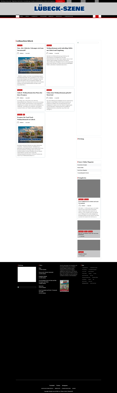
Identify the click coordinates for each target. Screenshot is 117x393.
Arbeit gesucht (90, 281)
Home (21, 16)
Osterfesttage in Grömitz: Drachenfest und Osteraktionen (95, 1)
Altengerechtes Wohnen (95, 277)
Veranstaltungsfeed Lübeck (83, 172)
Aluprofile (89, 279)
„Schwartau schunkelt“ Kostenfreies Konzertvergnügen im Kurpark (67, 1)
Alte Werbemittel (84, 279)
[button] (94, 16)
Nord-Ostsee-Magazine (82, 170)
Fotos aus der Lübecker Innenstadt (46, 272)
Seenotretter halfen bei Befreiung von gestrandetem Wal (81, 1)
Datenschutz (59, 16)
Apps (93, 279)
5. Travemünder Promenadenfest (92, 269)
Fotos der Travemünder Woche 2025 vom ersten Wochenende (88, 234)
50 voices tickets (84, 271)
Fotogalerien (43, 16)
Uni (24, 114)
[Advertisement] (58, 28)
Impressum (51, 16)
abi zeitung (94, 273)
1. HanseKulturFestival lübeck (93, 267)
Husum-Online (80, 167)
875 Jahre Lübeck (84, 273)
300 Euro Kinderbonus (91, 271)
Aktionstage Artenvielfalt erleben (86, 277)
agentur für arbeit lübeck (85, 275)
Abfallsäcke (90, 273)
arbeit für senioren (84, 281)
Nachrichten (34, 16)
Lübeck (27, 16)
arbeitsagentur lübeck (85, 283)
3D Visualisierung (84, 269)
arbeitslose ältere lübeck (93, 283)
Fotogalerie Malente (82, 254)
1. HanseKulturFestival (85, 267)
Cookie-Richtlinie (69, 16)
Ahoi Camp (91, 275)
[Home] (17, 16)
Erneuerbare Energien (82, 164)
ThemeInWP (70, 391)
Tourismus (86, 199)
